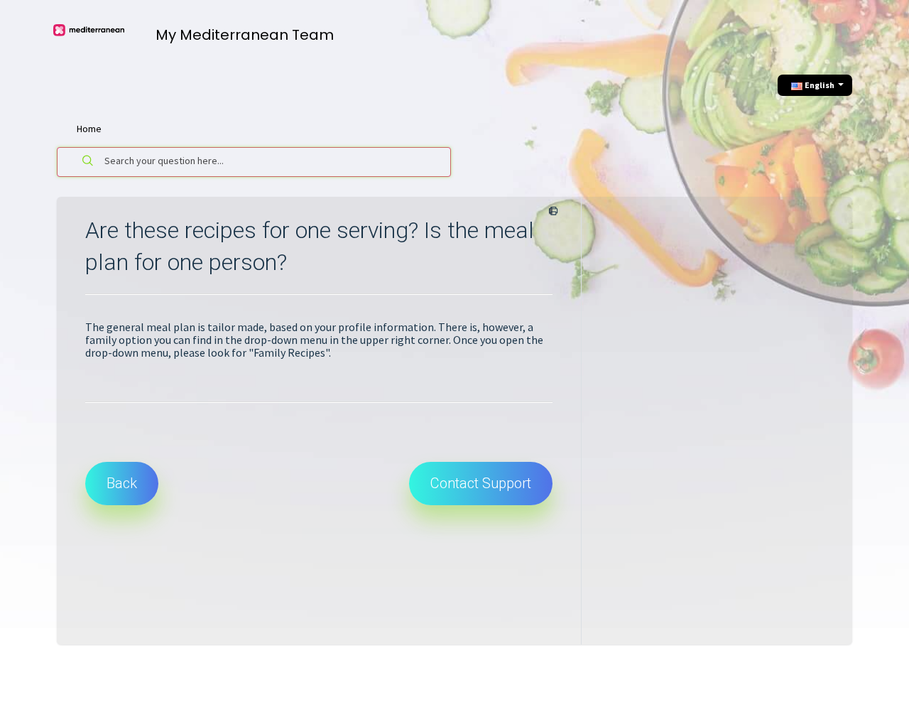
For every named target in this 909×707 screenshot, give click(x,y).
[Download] (428, 164)
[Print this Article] (551, 212)
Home (89, 128)
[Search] (88, 162)
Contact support (480, 483)
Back (122, 483)
